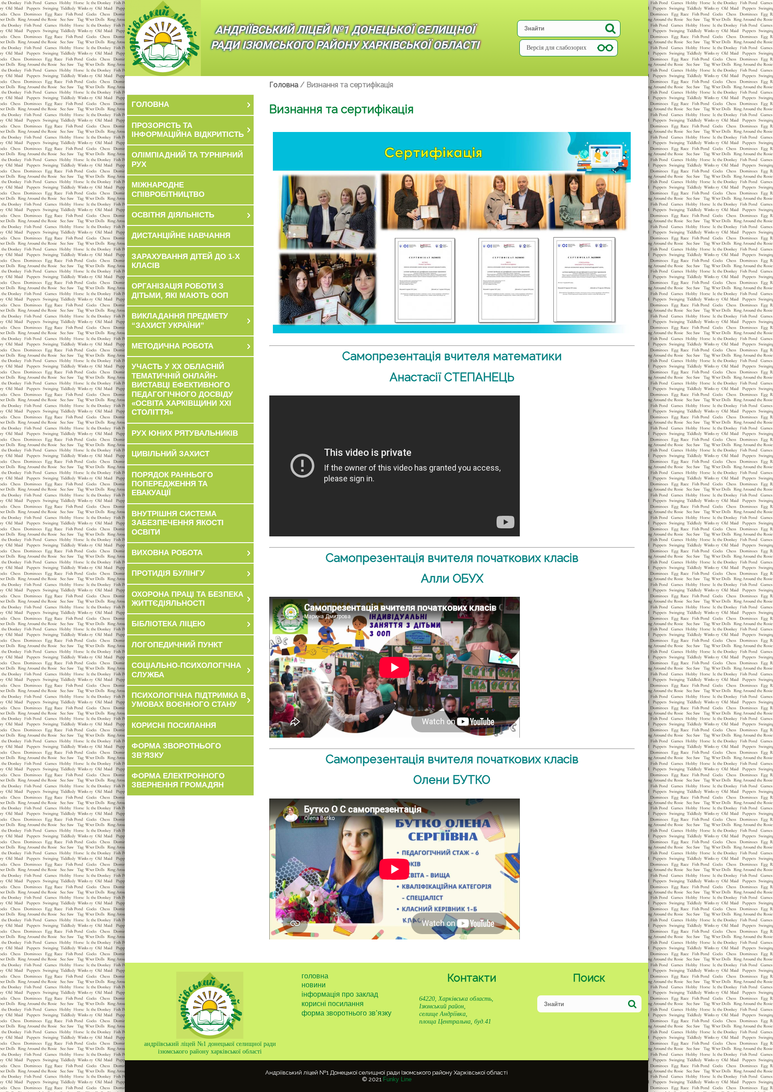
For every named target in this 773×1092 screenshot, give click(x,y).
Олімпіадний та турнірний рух (187, 159)
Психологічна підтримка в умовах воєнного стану (189, 700)
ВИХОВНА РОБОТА (167, 552)
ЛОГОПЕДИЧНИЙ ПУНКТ (177, 645)
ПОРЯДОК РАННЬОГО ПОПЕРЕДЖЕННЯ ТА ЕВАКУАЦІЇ (172, 484)
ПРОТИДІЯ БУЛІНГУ (168, 573)
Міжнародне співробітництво (168, 189)
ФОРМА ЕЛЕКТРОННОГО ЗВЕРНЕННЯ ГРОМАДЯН (178, 780)
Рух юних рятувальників (185, 433)
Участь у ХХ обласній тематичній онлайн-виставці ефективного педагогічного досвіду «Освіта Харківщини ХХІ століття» (182, 389)
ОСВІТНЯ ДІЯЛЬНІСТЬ (173, 215)
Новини (314, 985)
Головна (315, 976)
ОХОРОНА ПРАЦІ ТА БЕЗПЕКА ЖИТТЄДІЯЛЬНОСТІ (187, 599)
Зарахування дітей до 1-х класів (186, 261)
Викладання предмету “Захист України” (180, 320)
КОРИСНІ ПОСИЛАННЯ (174, 725)
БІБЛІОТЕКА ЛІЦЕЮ (168, 624)
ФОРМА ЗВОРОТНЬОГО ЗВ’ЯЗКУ (176, 750)
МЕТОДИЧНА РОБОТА (172, 346)
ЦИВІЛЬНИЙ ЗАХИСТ (170, 454)
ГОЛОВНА (150, 104)
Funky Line (397, 1079)
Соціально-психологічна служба (186, 670)
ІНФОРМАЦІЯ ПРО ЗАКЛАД (340, 994)
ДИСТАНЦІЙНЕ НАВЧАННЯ (181, 235)
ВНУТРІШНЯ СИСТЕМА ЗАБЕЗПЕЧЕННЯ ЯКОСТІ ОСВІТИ (178, 523)
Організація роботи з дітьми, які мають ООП (180, 290)
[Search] (610, 28)
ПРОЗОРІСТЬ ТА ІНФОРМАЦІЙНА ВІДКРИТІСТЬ (188, 130)
